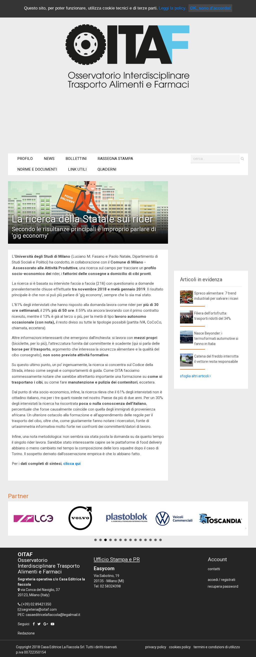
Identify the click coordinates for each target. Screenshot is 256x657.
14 (160, 540)
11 (145, 540)
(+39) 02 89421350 (36, 604)
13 (155, 540)
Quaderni (107, 169)
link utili (77, 169)
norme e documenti (37, 169)
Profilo (25, 158)
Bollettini (76, 158)
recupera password (223, 586)
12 (150, 540)
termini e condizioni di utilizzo (217, 647)
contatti (214, 569)
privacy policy (155, 647)
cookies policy (180, 647)
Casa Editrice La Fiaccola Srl (62, 647)
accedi (213, 580)
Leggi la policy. (172, 8)
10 (140, 540)
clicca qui (71, 463)
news (49, 158)
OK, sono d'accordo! (210, 8)
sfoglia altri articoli (195, 376)
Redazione (26, 633)
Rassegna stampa (115, 158)
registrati (228, 580)
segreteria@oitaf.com (39, 609)
